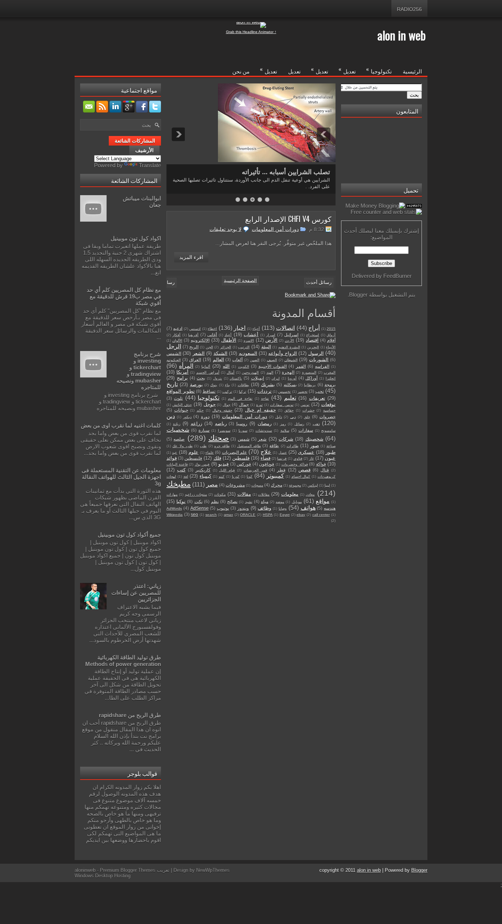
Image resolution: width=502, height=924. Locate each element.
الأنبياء (331, 347)
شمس (244, 439)
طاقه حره (222, 446)
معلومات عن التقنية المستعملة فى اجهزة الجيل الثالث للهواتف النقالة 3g (121, 477)
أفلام (331, 340)
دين (170, 416)
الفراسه (322, 366)
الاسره (249, 341)
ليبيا (327, 485)
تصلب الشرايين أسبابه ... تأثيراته (286, 172)
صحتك (218, 438)
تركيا (242, 392)
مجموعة (295, 485)
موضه (280, 502)
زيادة (176, 424)
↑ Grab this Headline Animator (251, 32)
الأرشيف (144, 150)
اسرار (270, 335)
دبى (293, 417)
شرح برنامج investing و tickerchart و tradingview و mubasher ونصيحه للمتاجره (138, 370)
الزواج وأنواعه (282, 353)
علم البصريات (234, 452)
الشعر (199, 353)
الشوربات (319, 359)
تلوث (178, 398)
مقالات (244, 494)
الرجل (173, 346)
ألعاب (237, 359)
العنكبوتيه (173, 360)
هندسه (330, 508)
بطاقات (243, 385)
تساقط (208, 391)
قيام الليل (227, 470)
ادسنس (195, 329)
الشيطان (291, 360)
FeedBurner (397, 276)
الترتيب (244, 347)
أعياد (228, 335)
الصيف (272, 360)
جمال (244, 404)
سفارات (305, 430)
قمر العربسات (255, 470)
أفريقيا (193, 335)
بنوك (213, 385)
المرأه (186, 366)
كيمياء (205, 476)
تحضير (303, 392)
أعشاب (251, 334)
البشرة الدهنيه (289, 347)
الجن (209, 347)
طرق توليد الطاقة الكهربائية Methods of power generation (123, 660)
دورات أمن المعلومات (275, 229)
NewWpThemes (213, 870)
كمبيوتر (275, 476)
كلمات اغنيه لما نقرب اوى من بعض (121, 425)
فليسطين (193, 458)
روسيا (241, 423)
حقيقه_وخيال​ (222, 410)
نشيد (248, 502)
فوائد (171, 458)
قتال (324, 470)
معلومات (289, 494)
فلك (217, 458)
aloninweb (85, 870)
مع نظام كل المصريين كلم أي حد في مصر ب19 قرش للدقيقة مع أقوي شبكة (124, 296)
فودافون (266, 464)
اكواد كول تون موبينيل (136, 238)
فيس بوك (202, 464)
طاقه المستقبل (249, 446)
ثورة (259, 405)
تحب (319, 391)
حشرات (308, 410)
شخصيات (177, 430)
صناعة (331, 446)
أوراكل (311, 378)
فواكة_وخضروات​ (295, 464)
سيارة (203, 430)
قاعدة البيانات (177, 464)
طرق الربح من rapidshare (130, 715)
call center (321, 515)
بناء (227, 385)
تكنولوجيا (379, 70)
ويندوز (243, 508)
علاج (266, 452)
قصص (304, 470)
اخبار (239, 328)
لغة (185, 476)
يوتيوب (223, 508)
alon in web (401, 35)
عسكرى (306, 452)
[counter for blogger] (414, 206)
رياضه (221, 423)
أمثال (230, 372)
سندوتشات (263, 431)
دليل (278, 417)
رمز (283, 424)
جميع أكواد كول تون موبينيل (129, 534)
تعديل (347, 70)
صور (314, 445)
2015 (331, 329)
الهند (269, 372)
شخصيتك (314, 439)
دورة (205, 416)
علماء (209, 453)
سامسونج (328, 431)
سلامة (284, 431)
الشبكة (220, 353)
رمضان (265, 423)
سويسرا (224, 431)
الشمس (173, 353)
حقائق (289, 410)
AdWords (174, 508)
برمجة (330, 384)
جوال (226, 405)
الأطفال (228, 340)
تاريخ (172, 384)
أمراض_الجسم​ (207, 372)
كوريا (236, 476)
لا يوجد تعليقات (225, 229)
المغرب (330, 372)
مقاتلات (263, 495)
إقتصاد (312, 340)
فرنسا (282, 458)
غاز (311, 458)
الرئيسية (412, 71)
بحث (201, 378)
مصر (212, 484)
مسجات (257, 485)
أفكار (176, 335)
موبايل (297, 502)
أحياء (256, 329)
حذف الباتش (182, 405)
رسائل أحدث (318, 282)
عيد (174, 453)
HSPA (268, 515)
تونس (305, 405)
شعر (262, 439)
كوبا (249, 476)
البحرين (313, 347)
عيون (330, 458)
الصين (254, 360)
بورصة (196, 384)
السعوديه (248, 353)
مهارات (172, 495)
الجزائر (225, 347)
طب (203, 446)
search (211, 515)
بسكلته (290, 384)
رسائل (299, 424)
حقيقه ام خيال (260, 410)
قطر (281, 470)
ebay (301, 515)
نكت (198, 501)
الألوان (177, 341)
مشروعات (235, 485)
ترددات (264, 391)
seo (194, 514)
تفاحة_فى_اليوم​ (240, 399)
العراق (195, 359)
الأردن (289, 341)
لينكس (313, 485)
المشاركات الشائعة (135, 141)
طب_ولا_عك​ (182, 446)
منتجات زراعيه (196, 495)
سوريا (243, 431)
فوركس (244, 464)
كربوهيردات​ (327, 476)
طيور (331, 452)
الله (226, 366)
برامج (182, 378)
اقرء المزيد (191, 257)
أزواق (331, 335)
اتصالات (285, 328)
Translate (150, 165)
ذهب (316, 424)
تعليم (290, 398)
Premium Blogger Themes (127, 870)
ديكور (187, 417)
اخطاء (212, 329)
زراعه (196, 423)
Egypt (285, 515)
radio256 (409, 9)
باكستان (236, 378)
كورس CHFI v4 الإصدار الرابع (288, 218)
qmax (228, 515)
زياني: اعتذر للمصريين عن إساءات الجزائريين (136, 592)
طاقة (274, 445)
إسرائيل (291, 334)
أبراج (314, 328)
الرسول (316, 353)
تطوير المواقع (180, 391)
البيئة (266, 347)
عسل (283, 453)
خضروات (327, 416)
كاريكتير (203, 470)
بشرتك (268, 384)
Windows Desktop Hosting (102, 875)
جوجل (210, 404)
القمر (301, 366)
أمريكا (182, 372)
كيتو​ (222, 476)
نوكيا (181, 501)
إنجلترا (331, 378)
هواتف (308, 508)
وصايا (283, 508)
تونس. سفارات (282, 405)
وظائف (264, 508)
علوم (193, 452)
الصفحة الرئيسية (240, 280)
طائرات (292, 446)
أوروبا (292, 378)
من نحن (241, 71)
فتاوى (298, 458)
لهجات (171, 476)
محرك (276, 485)
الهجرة (288, 372)
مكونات (220, 495)
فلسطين (241, 458)
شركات (286, 439)
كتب (181, 470)
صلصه (178, 439)
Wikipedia (174, 515)
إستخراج (312, 335)
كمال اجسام (301, 476)
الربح (193, 346)
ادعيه (177, 328)
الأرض (271, 340)
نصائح (232, 501)
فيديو (223, 464)
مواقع (323, 501)
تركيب (227, 392)
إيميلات (257, 378)
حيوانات (181, 410)
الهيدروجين (250, 372)
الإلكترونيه (200, 340)
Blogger (358, 294)
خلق (307, 417)
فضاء (265, 458)
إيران (276, 378)
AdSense (199, 508)
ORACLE (247, 515)
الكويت (243, 367)
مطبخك (178, 484)
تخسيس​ (284, 392)
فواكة (321, 464)
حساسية (329, 410)
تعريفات (317, 398)
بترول (217, 378)
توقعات (328, 404)
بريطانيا (310, 385)
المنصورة (309, 372)
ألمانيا (205, 367)
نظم (215, 501)
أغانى (212, 334)
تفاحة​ (265, 399)
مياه (264, 501)
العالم (218, 359)
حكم (200, 410)
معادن (310, 495)
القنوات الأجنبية (272, 366)
